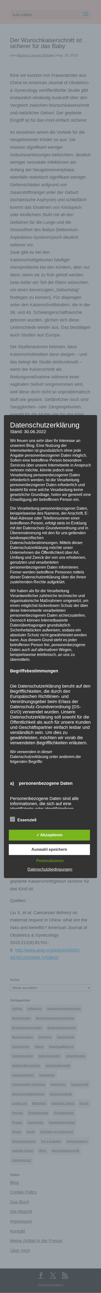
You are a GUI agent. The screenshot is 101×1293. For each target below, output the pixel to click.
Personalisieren (50, 861)
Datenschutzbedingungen (49, 869)
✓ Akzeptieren (49, 835)
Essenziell (26, 820)
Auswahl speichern (49, 849)
